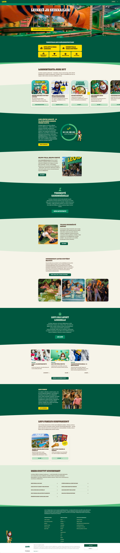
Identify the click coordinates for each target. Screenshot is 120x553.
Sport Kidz (46, 528)
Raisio (61, 537)
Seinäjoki (62, 539)
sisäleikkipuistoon (42, 135)
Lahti (61, 530)
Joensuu (62, 523)
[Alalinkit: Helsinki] (65, 521)
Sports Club (68, 4)
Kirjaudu (113, 1)
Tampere (62, 541)
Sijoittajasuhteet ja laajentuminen (83, 523)
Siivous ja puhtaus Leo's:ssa (82, 528)
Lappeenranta (63, 532)
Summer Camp (47, 525)
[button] (57, 37)
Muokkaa (90, 548)
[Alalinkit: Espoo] (64, 520)
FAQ (77, 4)
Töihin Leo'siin (79, 521)
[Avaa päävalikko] (118, 2)
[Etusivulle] (4, 2)
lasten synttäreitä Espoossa (62, 265)
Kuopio (61, 528)
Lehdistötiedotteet (80, 525)
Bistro (73, 4)
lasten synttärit (53, 138)
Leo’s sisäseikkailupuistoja (44, 160)
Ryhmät (45, 523)
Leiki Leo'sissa (52, 4)
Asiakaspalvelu (79, 519)
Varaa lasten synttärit (48, 521)
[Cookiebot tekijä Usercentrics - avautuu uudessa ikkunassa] (27, 551)
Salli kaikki (91, 545)
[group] (60, 21)
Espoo (61, 519)
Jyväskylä (62, 525)
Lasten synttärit (61, 4)
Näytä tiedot (36, 551)
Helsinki (62, 521)
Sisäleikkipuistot (45, 4)
